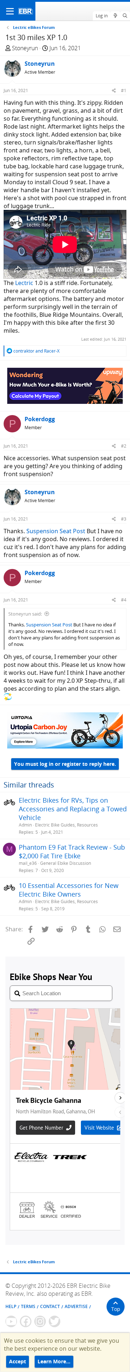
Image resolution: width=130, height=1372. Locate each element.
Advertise (76, 1306)
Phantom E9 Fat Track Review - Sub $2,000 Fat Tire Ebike (72, 851)
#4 (123, 600)
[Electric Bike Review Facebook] (25, 1321)
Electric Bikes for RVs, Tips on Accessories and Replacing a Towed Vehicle (73, 809)
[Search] (125, 16)
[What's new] (115, 16)
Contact (50, 1306)
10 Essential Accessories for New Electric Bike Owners (68, 889)
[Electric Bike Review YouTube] (11, 1321)
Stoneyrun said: (25, 614)
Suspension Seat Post (55, 531)
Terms (28, 1306)
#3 (123, 519)
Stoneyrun (25, 48)
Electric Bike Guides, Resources (66, 825)
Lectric (24, 283)
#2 (123, 446)
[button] (10, 11)
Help (10, 1306)
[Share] (113, 90)
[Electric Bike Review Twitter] (54, 1321)
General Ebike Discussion (65, 863)
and (36, 351)
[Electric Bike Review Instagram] (40, 1321)
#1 (123, 90)
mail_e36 (28, 863)
